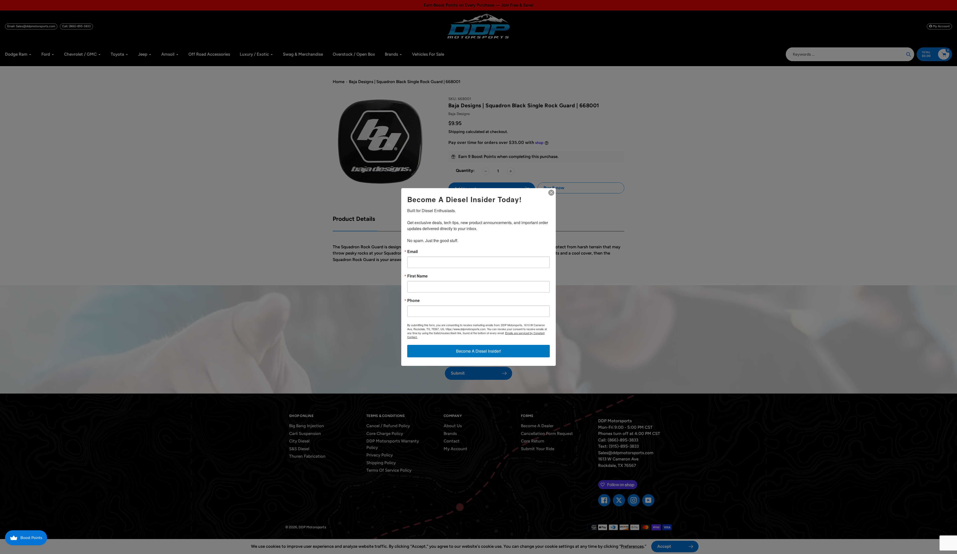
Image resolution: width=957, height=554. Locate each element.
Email (412, 252)
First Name (417, 276)
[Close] (551, 193)
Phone (413, 300)
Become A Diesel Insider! (478, 351)
